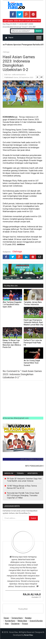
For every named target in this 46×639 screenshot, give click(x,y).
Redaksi (28, 618)
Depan (10, 37)
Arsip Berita (32, 473)
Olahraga (6, 52)
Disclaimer (15, 624)
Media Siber (22, 621)
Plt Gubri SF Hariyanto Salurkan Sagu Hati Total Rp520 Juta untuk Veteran (24, 479)
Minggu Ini (8, 473)
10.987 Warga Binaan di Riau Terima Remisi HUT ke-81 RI (22, 487)
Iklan (7, 624)
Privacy (25, 624)
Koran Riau (28, 635)
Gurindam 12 (36, 597)
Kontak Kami (10, 621)
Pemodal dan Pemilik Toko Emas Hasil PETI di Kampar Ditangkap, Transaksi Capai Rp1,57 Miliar (23, 495)
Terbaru (20, 473)
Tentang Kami (17, 618)
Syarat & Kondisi (36, 621)
